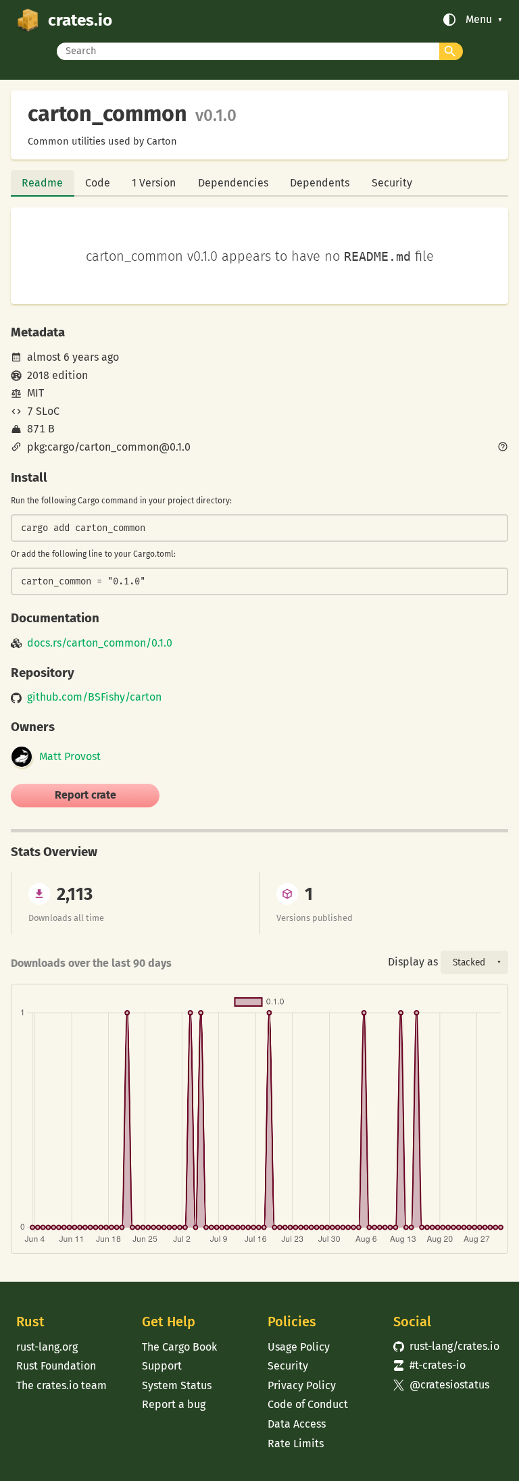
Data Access (297, 1423)
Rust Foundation (56, 1365)
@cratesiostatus (441, 1384)
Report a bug (173, 1404)
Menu (479, 20)
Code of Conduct (308, 1404)
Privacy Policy (302, 1385)
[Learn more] (502, 448)
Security (392, 182)
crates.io (80, 20)
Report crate (85, 794)
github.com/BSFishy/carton (94, 697)
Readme (42, 182)
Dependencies (233, 182)
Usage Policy (299, 1346)
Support (162, 1365)
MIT (35, 392)
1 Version (154, 182)
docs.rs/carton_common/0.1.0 (99, 643)
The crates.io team (61, 1385)
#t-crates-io (429, 1365)
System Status (177, 1385)
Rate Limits (296, 1443)
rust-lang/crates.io (446, 1346)
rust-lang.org (47, 1346)
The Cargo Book (179, 1346)
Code (97, 182)
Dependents (319, 182)
